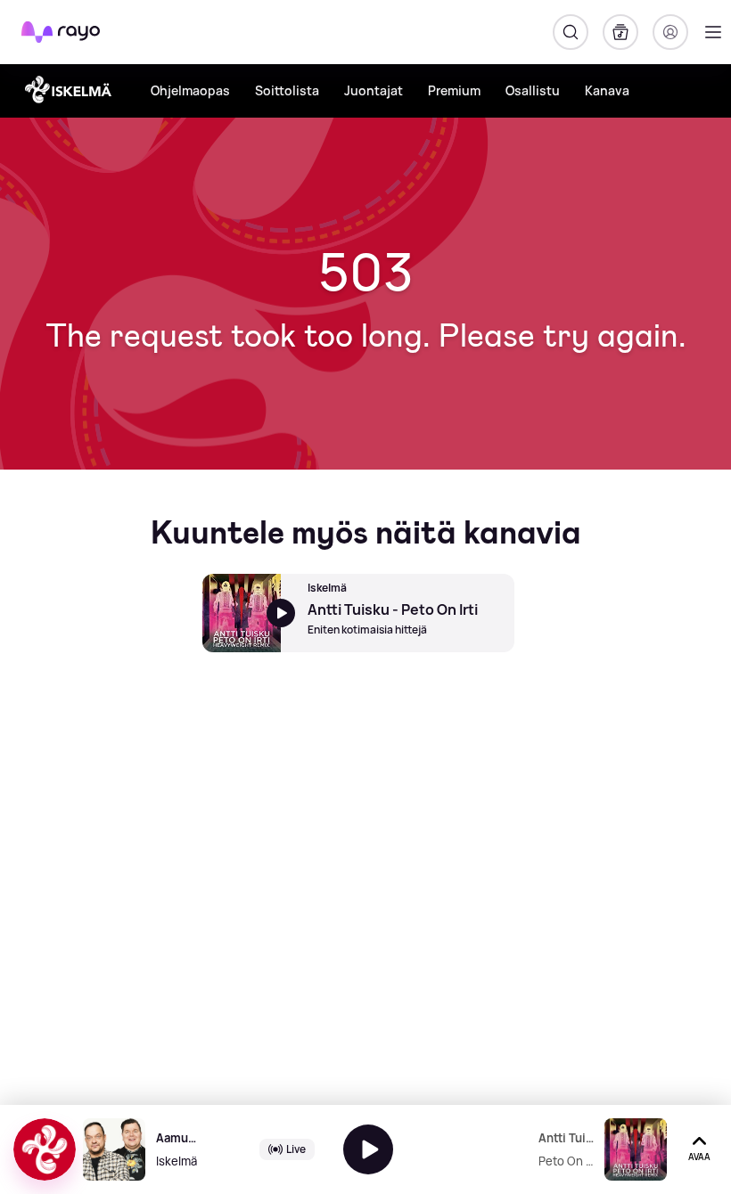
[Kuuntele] (368, 1149)
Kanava (607, 90)
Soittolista (287, 90)
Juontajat (373, 90)
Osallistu (532, 90)
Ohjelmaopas (190, 90)
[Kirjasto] (620, 32)
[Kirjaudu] (670, 32)
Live (296, 1149)
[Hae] (570, 32)
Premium (454, 90)
